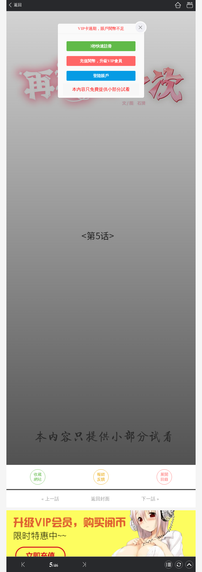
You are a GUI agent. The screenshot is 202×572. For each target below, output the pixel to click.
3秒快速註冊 (101, 46)
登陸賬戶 (101, 76)
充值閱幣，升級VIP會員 (101, 61)
